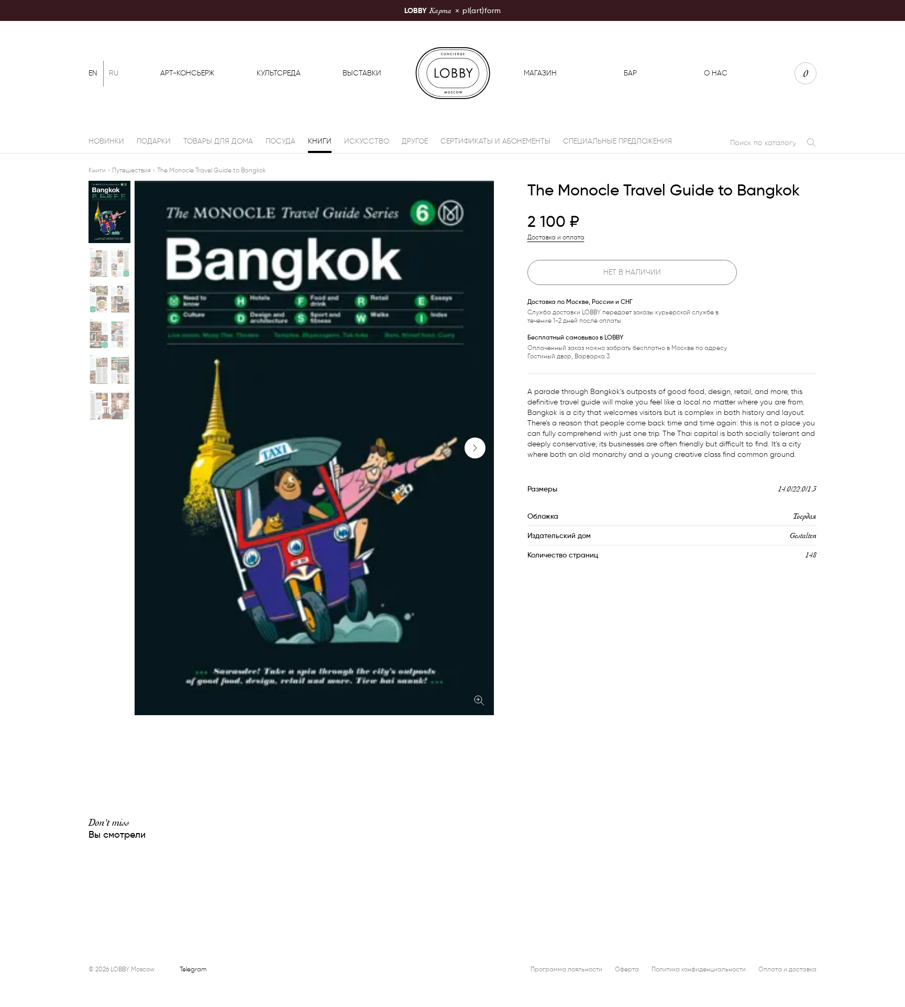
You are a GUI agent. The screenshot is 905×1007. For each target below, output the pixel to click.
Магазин (540, 73)
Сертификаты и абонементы (495, 141)
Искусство (366, 141)
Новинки (106, 141)
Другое (415, 141)
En (93, 73)
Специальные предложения (617, 141)
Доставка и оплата (555, 237)
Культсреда (279, 73)
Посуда (280, 141)
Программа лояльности (566, 969)
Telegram (193, 969)
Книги (320, 141)
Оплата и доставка (787, 969)
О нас (715, 73)
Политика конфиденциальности (699, 969)
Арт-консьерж (187, 73)
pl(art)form (452, 10)
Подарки (154, 141)
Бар (630, 73)
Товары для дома (218, 141)
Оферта (627, 969)
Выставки (362, 73)
